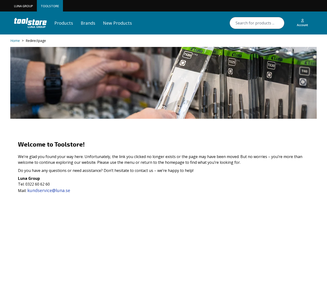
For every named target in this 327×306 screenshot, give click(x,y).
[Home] (30, 23)
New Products (117, 23)
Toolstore (50, 6)
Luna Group (23, 6)
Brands (88, 23)
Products (63, 23)
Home (15, 40)
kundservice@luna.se (48, 190)
